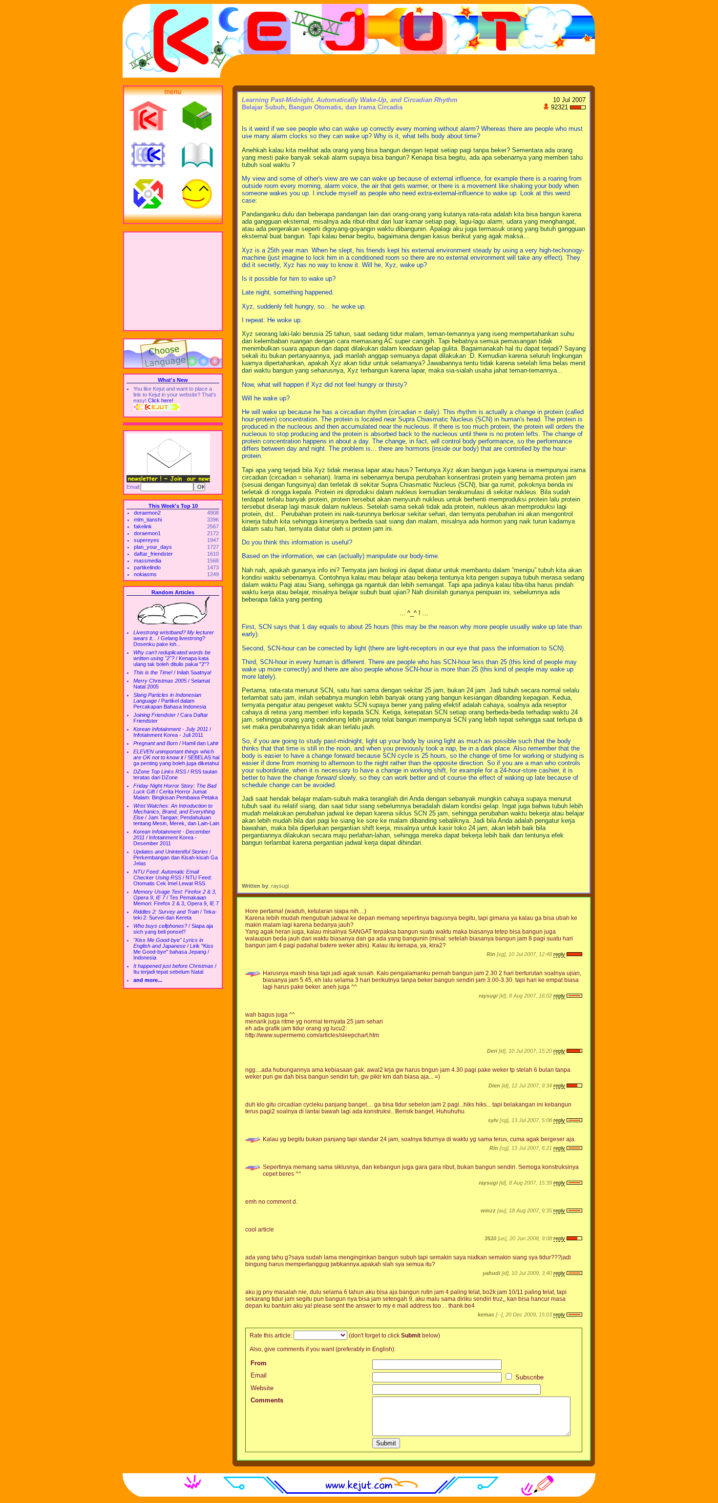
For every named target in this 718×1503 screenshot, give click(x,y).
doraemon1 (147, 533)
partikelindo (147, 567)
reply (559, 954)
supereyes (146, 540)
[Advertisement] (173, 281)
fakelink (143, 526)
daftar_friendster (153, 554)
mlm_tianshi (148, 519)
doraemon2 (147, 513)
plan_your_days (153, 547)
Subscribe (528, 1377)
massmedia (147, 561)
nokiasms (145, 574)
